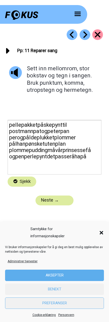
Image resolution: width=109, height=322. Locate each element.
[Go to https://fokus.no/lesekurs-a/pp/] (97, 34)
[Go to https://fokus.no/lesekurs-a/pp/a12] (85, 34)
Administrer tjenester (23, 261)
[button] (101, 232)
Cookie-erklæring (44, 315)
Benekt (54, 289)
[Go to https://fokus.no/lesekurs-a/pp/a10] (72, 34)
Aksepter (55, 275)
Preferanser (54, 303)
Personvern (66, 315)
